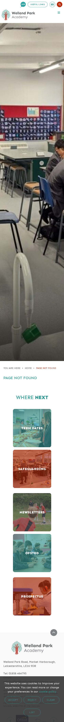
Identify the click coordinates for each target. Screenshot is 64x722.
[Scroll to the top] (53, 632)
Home (28, 368)
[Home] (18, 14)
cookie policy (47, 691)
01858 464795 (17, 673)
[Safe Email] (23, 5)
